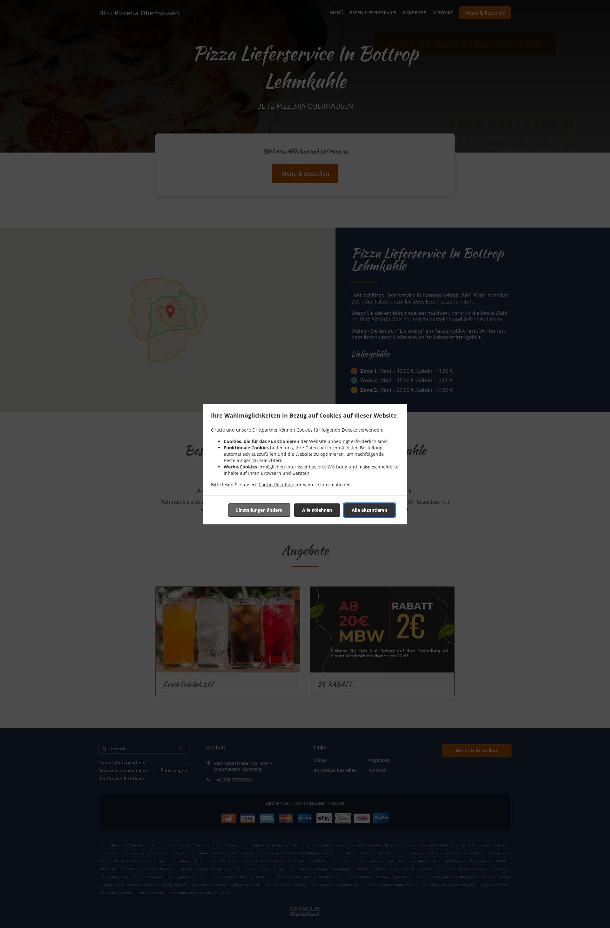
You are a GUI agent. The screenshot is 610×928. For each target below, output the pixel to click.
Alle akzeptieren (369, 510)
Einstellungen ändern (259, 510)
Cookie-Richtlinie (276, 484)
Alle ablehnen (317, 510)
